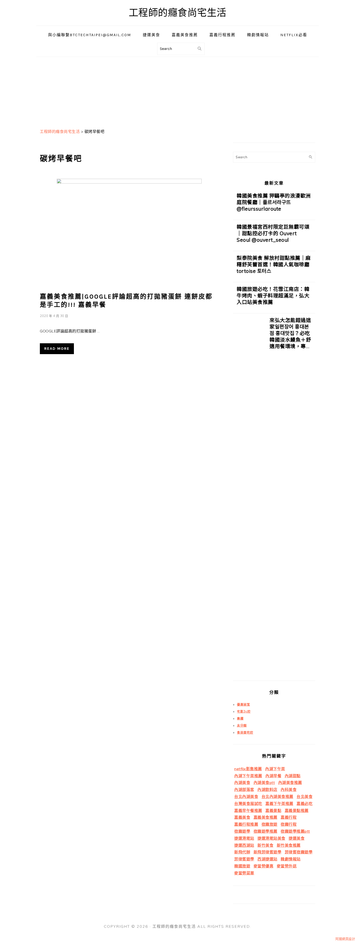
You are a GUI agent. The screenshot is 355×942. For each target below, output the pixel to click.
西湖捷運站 (267, 859)
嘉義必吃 (304, 803)
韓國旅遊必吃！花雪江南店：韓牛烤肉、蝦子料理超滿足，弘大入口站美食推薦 (273, 295)
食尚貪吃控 (245, 732)
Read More (57, 348)
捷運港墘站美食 (271, 838)
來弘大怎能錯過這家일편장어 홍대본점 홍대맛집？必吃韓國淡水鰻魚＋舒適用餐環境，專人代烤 (290, 336)
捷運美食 (297, 838)
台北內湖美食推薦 (277, 796)
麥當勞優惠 (264, 866)
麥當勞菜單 (244, 873)
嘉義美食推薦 (265, 817)
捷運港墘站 (244, 838)
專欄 (240, 718)
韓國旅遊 (242, 866)
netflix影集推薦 (248, 768)
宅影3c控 (244, 711)
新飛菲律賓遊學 (268, 852)
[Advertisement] (177, 90)
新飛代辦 (242, 852)
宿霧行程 (289, 824)
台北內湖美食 (246, 796)
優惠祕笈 (243, 704)
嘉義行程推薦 (246, 824)
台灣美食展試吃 (248, 803)
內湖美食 (242, 782)
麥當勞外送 (287, 866)
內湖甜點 (293, 775)
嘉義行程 (289, 817)
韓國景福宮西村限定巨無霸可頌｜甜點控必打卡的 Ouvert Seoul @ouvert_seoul (273, 233)
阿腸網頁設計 (345, 939)
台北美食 (304, 796)
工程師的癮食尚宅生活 (178, 12)
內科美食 (289, 789)
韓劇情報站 (291, 859)
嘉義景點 (273, 810)
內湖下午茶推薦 (248, 775)
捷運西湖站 (244, 845)
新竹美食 (265, 845)
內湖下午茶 (275, 768)
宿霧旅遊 (269, 824)
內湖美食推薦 (290, 782)
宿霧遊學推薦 (265, 831)
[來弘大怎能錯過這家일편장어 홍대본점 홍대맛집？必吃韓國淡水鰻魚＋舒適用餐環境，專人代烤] (249, 499)
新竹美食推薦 (289, 845)
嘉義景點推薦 (297, 810)
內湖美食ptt (264, 782)
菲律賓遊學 (244, 859)
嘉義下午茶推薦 (279, 803)
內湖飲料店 (267, 789)
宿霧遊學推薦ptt (295, 831)
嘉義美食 (242, 817)
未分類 (242, 725)
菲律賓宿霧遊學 (299, 852)
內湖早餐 (273, 775)
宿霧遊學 (242, 831)
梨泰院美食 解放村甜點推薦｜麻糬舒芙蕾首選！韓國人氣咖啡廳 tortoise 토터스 (274, 264)
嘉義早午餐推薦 (248, 810)
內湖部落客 (244, 789)
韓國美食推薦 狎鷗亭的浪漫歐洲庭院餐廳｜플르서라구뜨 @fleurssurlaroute (274, 202)
